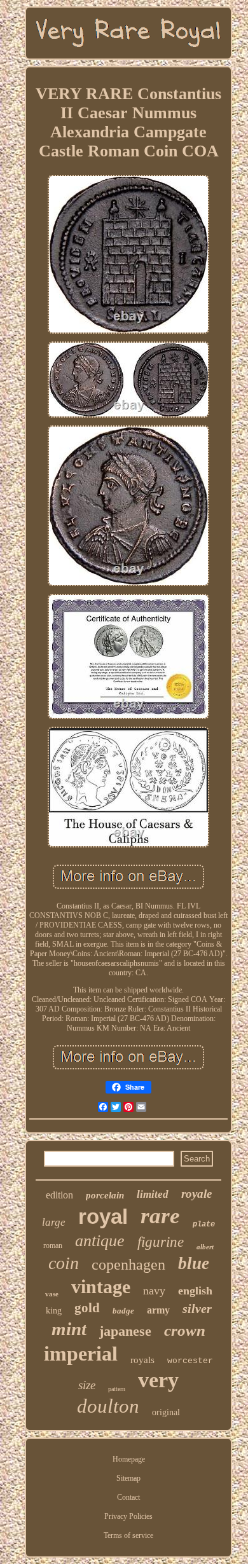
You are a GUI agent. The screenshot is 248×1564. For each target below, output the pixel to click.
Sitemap (128, 1478)
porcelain (105, 1195)
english (195, 1290)
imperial (81, 1353)
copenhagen (128, 1264)
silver (197, 1308)
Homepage (129, 1459)
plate (204, 1224)
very (158, 1380)
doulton (108, 1406)
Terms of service (128, 1535)
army (158, 1310)
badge (123, 1310)
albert (205, 1247)
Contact (128, 1497)
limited (153, 1194)
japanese (125, 1331)
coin (63, 1263)
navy (154, 1290)
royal (103, 1216)
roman (52, 1245)
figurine (160, 1242)
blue (193, 1263)
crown (184, 1330)
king (54, 1310)
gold (87, 1307)
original (166, 1412)
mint (69, 1329)
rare (160, 1216)
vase (52, 1294)
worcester (190, 1361)
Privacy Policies (128, 1516)
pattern (116, 1388)
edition (59, 1195)
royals (142, 1360)
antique (100, 1240)
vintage (100, 1286)
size (86, 1385)
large (53, 1222)
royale (196, 1193)
